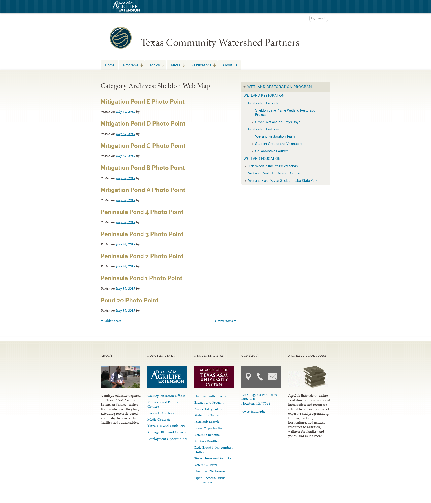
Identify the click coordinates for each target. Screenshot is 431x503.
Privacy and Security (209, 402)
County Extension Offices (166, 395)
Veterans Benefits (207, 434)
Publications (199, 65)
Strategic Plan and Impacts (166, 432)
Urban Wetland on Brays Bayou (278, 122)
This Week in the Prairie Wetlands (273, 166)
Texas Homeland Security (212, 458)
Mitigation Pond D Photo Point (143, 123)
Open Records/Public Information (209, 480)
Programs (129, 65)
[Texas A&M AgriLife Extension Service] (125, 7)
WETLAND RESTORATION (264, 95)
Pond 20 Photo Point (129, 300)
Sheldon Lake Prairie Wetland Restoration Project (286, 112)
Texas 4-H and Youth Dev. (166, 425)
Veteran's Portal (205, 464)
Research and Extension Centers (165, 404)
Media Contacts (158, 419)
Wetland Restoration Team (275, 136)
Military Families (206, 441)
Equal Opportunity (208, 428)
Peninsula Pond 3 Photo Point (142, 234)
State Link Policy (206, 415)
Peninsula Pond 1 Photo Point (141, 278)
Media (174, 65)
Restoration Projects (263, 103)
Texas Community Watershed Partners (220, 42)
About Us (229, 65)
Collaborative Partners (271, 151)
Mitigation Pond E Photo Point (143, 101)
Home (109, 65)
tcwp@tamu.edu (253, 411)
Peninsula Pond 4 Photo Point (142, 212)
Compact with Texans (210, 395)
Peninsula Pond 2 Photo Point (142, 256)
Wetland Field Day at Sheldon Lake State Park (282, 180)
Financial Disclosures (209, 471)
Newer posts (226, 320)
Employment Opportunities (167, 438)
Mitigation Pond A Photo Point (143, 190)
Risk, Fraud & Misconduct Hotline (213, 449)
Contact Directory (160, 413)
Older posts (111, 320)
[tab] (285, 87)
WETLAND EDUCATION (262, 158)
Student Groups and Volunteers (278, 144)
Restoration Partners (263, 129)
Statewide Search (206, 421)
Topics (152, 65)
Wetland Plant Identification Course (274, 173)
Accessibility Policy (208, 408)
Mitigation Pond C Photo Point (143, 146)
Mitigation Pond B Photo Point (143, 168)
